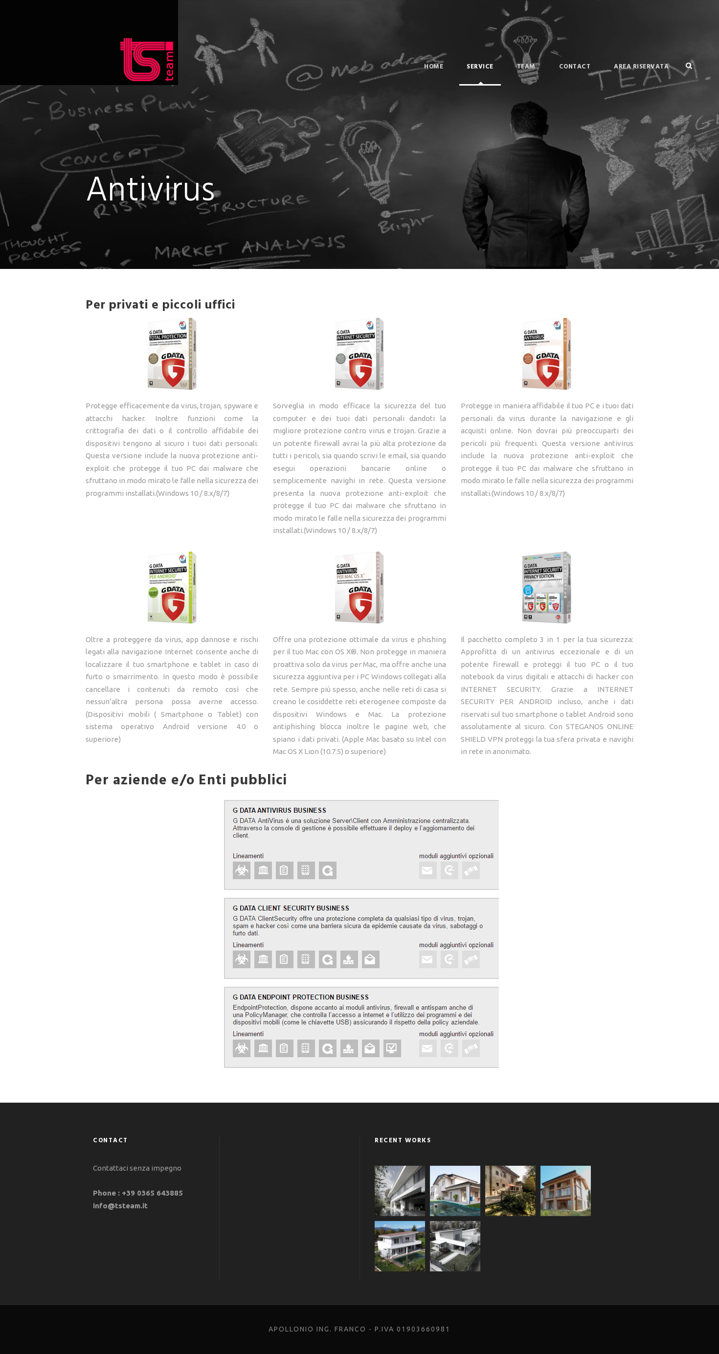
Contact (575, 67)
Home (433, 67)
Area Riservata (641, 67)
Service (480, 67)
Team (526, 67)
